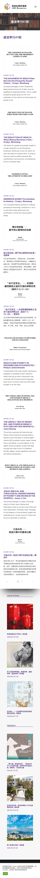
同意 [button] (5, 873)
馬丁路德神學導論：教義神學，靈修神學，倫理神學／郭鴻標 (19, 673)
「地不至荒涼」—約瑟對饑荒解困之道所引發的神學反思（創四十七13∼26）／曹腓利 (20, 311)
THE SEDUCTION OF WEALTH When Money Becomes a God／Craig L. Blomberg (18, 139)
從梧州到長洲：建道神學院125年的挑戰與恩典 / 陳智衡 (20, 806)
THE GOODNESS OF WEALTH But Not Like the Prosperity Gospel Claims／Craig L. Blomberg (19, 80)
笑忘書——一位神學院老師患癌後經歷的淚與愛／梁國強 (19, 712)
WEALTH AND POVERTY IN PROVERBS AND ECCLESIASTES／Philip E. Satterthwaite (19, 365)
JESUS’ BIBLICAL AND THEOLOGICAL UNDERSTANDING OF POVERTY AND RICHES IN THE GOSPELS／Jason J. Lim (19, 494)
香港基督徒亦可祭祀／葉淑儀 (17, 634)
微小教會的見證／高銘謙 (15, 845)
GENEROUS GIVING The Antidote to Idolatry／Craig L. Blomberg (19, 200)
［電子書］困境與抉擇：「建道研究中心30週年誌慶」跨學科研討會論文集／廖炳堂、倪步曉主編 (19, 765)
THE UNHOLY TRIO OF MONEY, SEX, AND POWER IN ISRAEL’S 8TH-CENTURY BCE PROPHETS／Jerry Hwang (19, 425)
